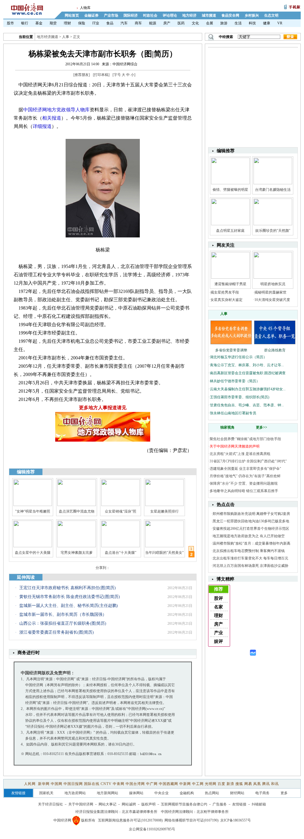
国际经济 (131, 15)
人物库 (85, 8)
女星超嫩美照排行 (164, 511)
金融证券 (91, 15)
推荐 (218, 589)
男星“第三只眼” (164, 553)
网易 (248, 784)
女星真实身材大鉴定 (226, 300)
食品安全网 (230, 15)
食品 (109, 23)
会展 (209, 23)
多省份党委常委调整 (231, 350)
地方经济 (189, 15)
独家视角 (227, 427)
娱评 (218, 641)
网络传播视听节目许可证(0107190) (191, 820)
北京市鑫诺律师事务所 (139, 812)
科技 (252, 23)
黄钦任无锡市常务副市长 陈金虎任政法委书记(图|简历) (69, 596)
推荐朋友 (82, 75)
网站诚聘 (129, 804)
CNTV (106, 784)
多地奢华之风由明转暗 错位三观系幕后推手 (244, 491)
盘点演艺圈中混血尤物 (76, 511)
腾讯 (266, 784)
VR (279, 23)
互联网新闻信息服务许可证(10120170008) (130, 820)
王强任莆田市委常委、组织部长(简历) (239, 397)
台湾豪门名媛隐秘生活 (273, 190)
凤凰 (257, 784)
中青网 (118, 784)
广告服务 (220, 804)
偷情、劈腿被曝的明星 (230, 190)
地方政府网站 (75, 793)
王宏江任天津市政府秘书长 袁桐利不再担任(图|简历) (67, 588)
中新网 (185, 784)
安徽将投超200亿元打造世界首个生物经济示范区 (251, 528)
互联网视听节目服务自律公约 (184, 804)
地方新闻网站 (107, 793)
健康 (266, 23)
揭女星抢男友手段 (224, 292)
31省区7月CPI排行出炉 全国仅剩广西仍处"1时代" (248, 461)
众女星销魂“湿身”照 (120, 511)
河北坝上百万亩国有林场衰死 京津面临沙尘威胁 (250, 566)
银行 (24, 23)
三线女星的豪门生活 (120, 553)
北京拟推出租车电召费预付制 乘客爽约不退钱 (249, 551)
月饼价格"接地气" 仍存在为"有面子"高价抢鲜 (245, 476)
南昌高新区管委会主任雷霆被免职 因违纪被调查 (248, 373)
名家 (218, 607)
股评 (218, 598)
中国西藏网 (168, 784)
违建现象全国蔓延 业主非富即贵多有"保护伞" (245, 469)
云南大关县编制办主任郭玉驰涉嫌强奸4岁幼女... (248, 389)
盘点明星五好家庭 (230, 231)
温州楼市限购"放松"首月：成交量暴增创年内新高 (251, 543)
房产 (166, 23)
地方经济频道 (47, 37)
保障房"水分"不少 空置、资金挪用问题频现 (244, 483)
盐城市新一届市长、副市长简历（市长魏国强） (63, 614)
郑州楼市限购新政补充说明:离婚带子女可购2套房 (251, 514)
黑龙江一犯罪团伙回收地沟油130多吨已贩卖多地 (251, 521)
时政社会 (150, 15)
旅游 (223, 23)
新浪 (230, 784)
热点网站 (212, 793)
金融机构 (187, 793)
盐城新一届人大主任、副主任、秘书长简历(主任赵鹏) (68, 605)
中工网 (198, 784)
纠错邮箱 (259, 804)
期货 (53, 23)
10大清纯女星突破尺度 (272, 300)
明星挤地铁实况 (272, 284)
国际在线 (91, 784)
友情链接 (239, 804)
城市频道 (209, 15)
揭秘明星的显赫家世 (270, 292)
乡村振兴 (252, 15)
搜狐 (239, 784)
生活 (238, 23)
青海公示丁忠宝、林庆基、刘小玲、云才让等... (247, 365)
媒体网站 (136, 793)
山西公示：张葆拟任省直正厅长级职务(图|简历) (62, 623)
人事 (65, 37)
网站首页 (72, 15)
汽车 (124, 23)
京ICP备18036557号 (235, 820)
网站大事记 (107, 804)
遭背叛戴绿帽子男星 (230, 284)
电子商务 (262, 793)
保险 (81, 23)
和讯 (275, 784)
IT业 (95, 23)
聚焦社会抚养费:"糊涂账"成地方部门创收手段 (245, 439)
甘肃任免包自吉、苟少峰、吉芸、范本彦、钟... (247, 405)
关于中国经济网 (80, 804)
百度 (221, 784)
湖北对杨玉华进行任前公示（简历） (238, 357)
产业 (218, 632)
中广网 (152, 784)
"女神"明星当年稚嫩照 (32, 511)
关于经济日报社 (50, 804)
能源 (152, 23)
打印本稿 (101, 75)
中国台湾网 (135, 784)
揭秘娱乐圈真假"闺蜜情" (76, 553)
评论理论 (170, 15)
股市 (10, 23)
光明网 (210, 784)
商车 (138, 23)
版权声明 (148, 804)
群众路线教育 (275, 350)
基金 (38, 23)
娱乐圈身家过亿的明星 (32, 553)
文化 (195, 23)
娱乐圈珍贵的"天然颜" (272, 231)
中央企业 (161, 793)
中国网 (56, 784)
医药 (181, 23)
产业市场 (111, 15)
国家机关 (46, 793)
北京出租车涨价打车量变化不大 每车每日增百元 (250, 558)
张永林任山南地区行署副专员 (233, 413)
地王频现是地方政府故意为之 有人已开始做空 (249, 536)
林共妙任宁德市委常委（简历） (235, 381)
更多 (284, 793)
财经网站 (237, 793)
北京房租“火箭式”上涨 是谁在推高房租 (240, 454)
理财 (67, 23)
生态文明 (271, 15)
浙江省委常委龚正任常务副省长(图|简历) (56, 632)
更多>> (261, 427)
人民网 (30, 784)
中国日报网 (73, 784)
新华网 (44, 784)
